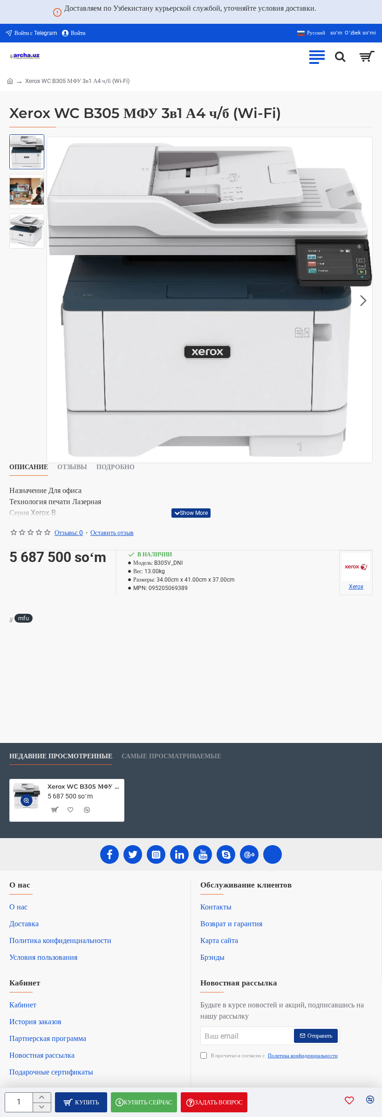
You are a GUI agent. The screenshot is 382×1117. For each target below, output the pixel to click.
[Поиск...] (340, 56)
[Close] (327, 12)
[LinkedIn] (179, 854)
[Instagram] (156, 854)
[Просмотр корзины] (367, 56)
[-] (42, 1107)
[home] (10, 80)
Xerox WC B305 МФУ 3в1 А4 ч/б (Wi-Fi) (84, 786)
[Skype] (226, 854)
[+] (42, 1098)
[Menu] (316, 56)
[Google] (249, 854)
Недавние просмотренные (60, 756)
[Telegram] (272, 854)
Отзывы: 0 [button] (69, 532)
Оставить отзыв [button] (112, 532)
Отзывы (72, 467)
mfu (23, 618)
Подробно (115, 467)
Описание (28, 467)
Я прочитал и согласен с (273, 1056)
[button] (56, 300)
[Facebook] (109, 854)
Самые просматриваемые (171, 756)
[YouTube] (202, 854)
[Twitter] (132, 854)
